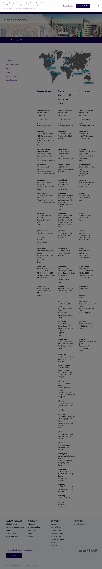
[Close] (99, 6)
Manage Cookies (68, 6)
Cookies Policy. (30, 9)
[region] (51, 6)
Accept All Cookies (83, 6)
